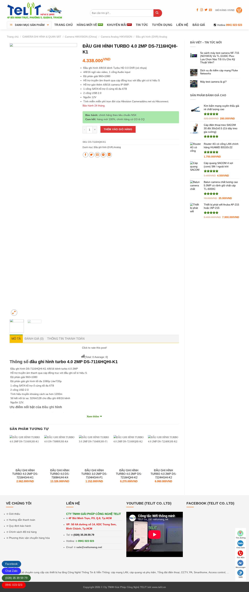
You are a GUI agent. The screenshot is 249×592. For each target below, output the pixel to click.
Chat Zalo (11, 570)
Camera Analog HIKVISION (116, 36)
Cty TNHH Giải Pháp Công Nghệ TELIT (125, 587)
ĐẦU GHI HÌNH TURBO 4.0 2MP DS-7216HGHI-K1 (25, 474)
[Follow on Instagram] (201, 10)
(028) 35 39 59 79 (16, 577)
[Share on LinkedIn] (109, 155)
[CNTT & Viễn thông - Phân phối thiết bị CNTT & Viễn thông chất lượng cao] (34, 10)
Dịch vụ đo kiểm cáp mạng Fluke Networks (219, 72)
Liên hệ (182, 24)
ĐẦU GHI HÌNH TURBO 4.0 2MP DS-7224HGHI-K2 (163, 474)
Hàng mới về (87, 24)
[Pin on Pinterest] (103, 155)
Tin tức (142, 24)
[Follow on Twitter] (206, 10)
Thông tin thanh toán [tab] (65, 338)
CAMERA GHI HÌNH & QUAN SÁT (41, 36)
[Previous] (15, 180)
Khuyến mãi (116, 24)
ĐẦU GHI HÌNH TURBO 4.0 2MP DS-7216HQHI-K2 (129, 474)
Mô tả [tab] (16, 338)
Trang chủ (63, 24)
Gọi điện (240, 557)
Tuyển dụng (162, 24)
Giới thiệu (14, 513)
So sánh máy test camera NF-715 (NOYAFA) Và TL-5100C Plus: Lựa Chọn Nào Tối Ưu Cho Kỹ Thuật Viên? (219, 57)
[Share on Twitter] (91, 155)
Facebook (11, 563)
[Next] (71, 180)
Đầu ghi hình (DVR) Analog (151, 36)
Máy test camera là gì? (213, 81)
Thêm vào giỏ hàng (118, 129)
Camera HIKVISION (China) (81, 36)
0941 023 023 (86, 540)
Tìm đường (241, 538)
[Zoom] (14, 312)
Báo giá (198, 24)
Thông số (19, 361)
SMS (241, 577)
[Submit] (157, 13)
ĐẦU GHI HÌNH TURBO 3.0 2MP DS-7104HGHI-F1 (94, 474)
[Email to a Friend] (97, 155)
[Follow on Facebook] (197, 10)
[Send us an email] (210, 10)
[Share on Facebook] (85, 155)
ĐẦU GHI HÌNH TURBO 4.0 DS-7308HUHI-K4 (59, 474)
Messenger (241, 567)
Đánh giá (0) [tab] (34, 338)
